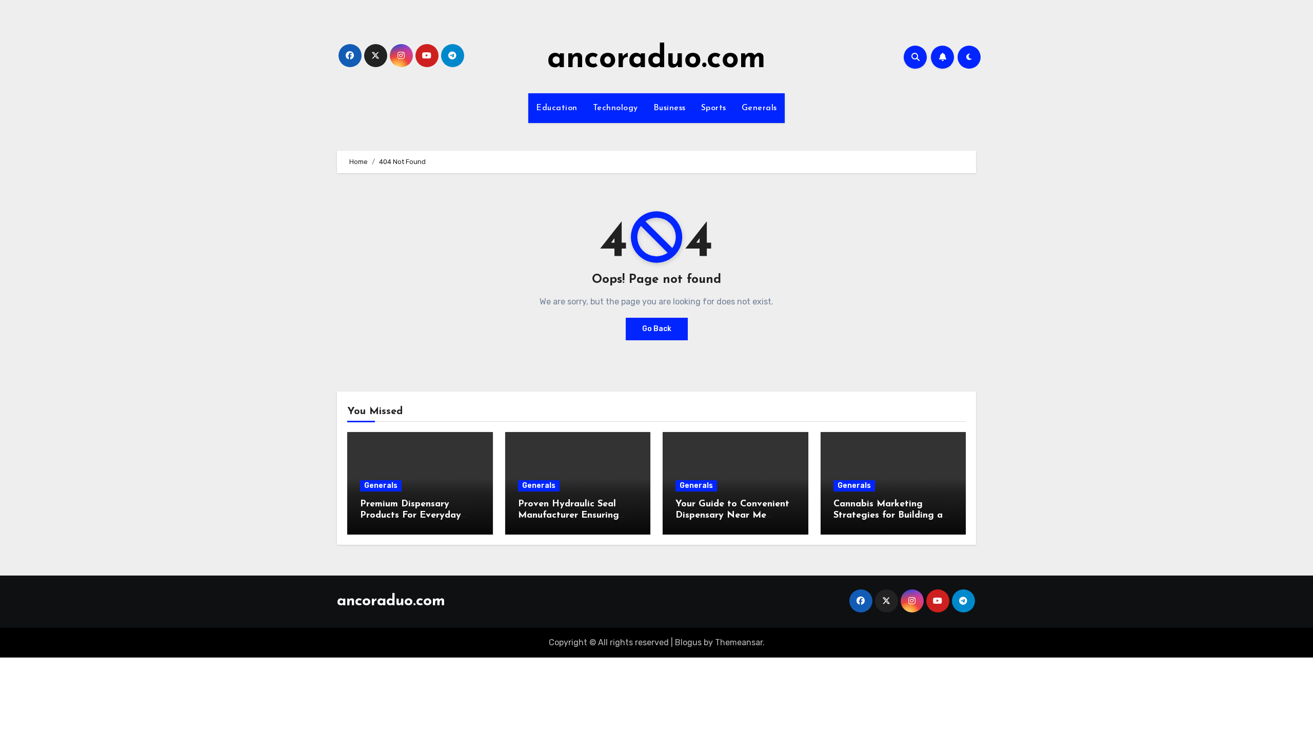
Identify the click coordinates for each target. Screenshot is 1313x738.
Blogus (688, 642)
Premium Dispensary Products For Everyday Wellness (410, 515)
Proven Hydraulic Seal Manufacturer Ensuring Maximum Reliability (568, 515)
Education (557, 108)
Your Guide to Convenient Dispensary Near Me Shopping (732, 515)
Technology (615, 108)
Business (669, 108)
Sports (713, 108)
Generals (759, 108)
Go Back (656, 328)
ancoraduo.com (656, 59)
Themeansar (739, 642)
